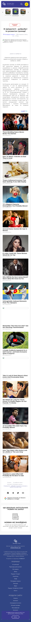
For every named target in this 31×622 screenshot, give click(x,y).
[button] (8, 493)
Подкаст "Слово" (15, 574)
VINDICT (22, 558)
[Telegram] (13, 493)
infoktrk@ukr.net (15, 547)
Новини (15, 598)
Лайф (15, 578)
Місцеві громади (15, 605)
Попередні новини (15, 25)
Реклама (15, 583)
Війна (15, 571)
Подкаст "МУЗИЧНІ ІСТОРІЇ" (15, 588)
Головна (9, 482)
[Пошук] (21, 4)
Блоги (15, 590)
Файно (15, 617)
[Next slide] (28, 12)
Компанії (15, 600)
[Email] (23, 493)
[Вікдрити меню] (26, 4)
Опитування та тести (15, 603)
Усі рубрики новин (17, 482)
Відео (15, 585)
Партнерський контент (15, 566)
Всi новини (16, 569)
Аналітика (15, 576)
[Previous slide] (2, 12)
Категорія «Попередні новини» (14, 484)
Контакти (15, 610)
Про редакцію (15, 607)
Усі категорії (15, 564)
